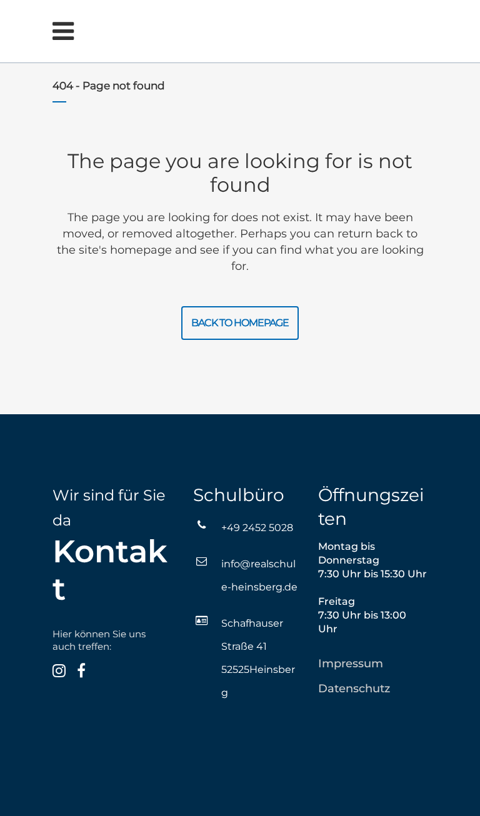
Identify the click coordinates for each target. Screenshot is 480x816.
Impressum (350, 663)
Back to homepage (240, 323)
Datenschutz (354, 688)
